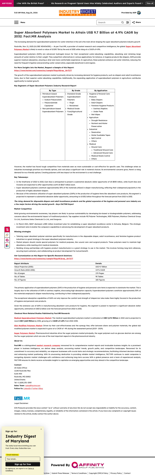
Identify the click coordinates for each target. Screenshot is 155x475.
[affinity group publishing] (7, 240)
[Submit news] (7, 229)
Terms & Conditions (79, 473)
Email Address (12, 455)
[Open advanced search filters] (127, 22)
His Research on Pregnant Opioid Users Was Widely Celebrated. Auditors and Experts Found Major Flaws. (102, 3)
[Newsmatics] (7, 245)
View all (150, 3)
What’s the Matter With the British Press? (24, 3)
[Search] (122, 22)
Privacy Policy (116, 473)
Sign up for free (23, 464)
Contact (127, 473)
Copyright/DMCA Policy (98, 473)
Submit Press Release (60, 473)
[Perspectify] (7, 235)
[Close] (41, 429)
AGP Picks (7, 3)
